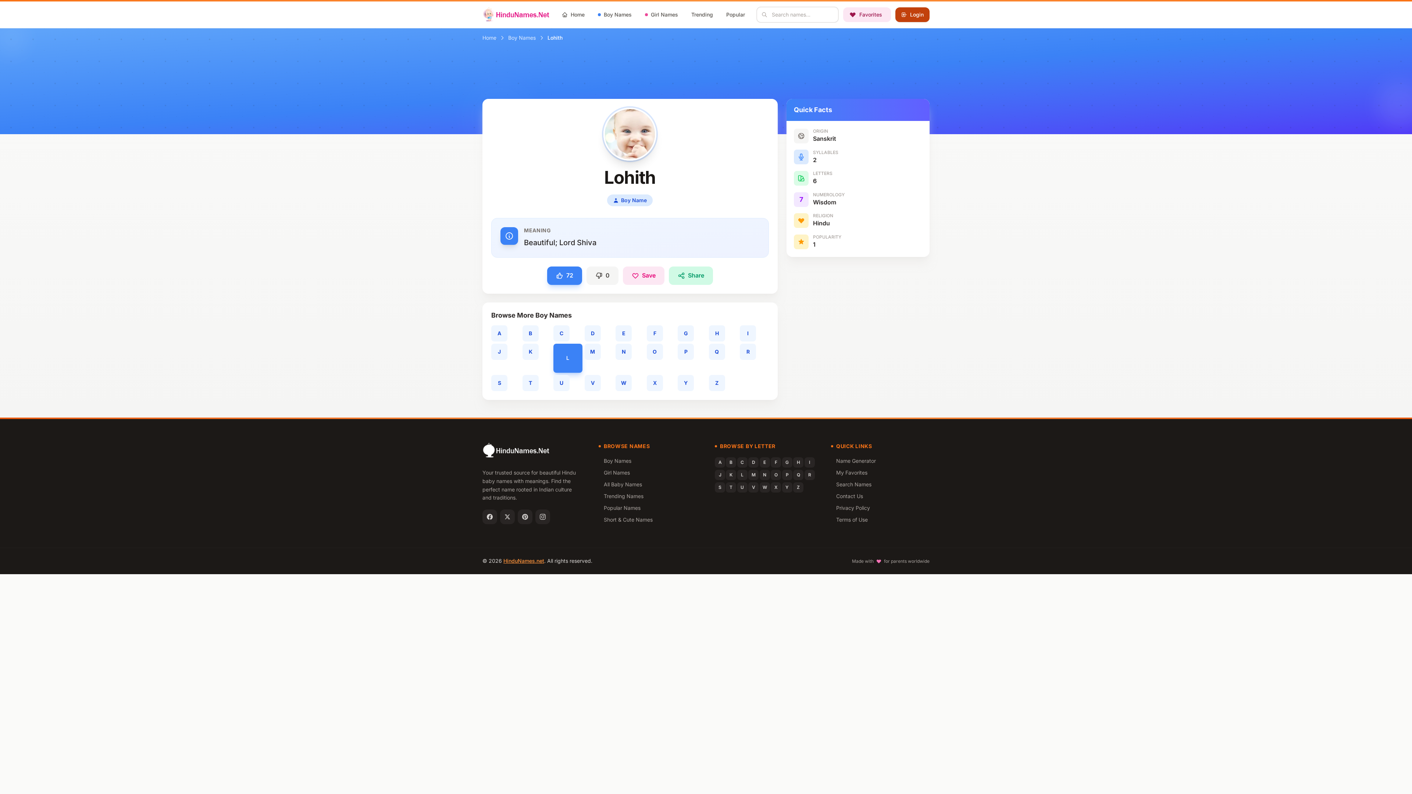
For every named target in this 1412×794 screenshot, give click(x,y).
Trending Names (623, 496)
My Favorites (851, 472)
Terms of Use (852, 519)
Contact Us (849, 496)
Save (649, 275)
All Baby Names (623, 484)
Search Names (853, 484)
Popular (735, 14)
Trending (702, 14)
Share (696, 275)
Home (489, 38)
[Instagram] (542, 516)
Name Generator (856, 461)
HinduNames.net (523, 561)
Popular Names (622, 508)
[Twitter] (507, 516)
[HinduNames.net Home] (516, 15)
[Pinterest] (525, 516)
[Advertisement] (858, 317)
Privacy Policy (853, 508)
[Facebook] (489, 516)
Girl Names (617, 472)
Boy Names (522, 38)
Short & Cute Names (628, 519)
